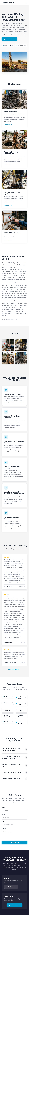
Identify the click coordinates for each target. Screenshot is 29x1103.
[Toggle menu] (25, 2)
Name (3, 807)
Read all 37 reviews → (14, 669)
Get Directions (12, 887)
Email (3, 821)
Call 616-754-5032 (10, 39)
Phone (3, 814)
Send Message (14, 842)
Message (4, 828)
